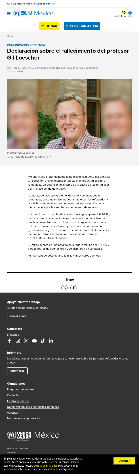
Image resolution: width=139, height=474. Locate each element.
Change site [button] (43, 3)
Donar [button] (123, 16)
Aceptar (124, 460)
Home (10, 36)
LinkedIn (51, 340)
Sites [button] (130, 15)
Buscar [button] (116, 15)
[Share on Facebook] (73, 288)
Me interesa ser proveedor (23, 418)
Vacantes (13, 413)
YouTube (34, 340)
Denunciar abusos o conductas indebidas (33, 407)
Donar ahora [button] (18, 316)
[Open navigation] (8, 14)
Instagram (17, 340)
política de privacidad (46, 466)
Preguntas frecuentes (20, 390)
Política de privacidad (17, 448)
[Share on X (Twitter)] (64, 288)
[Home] (25, 14)
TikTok (42, 340)
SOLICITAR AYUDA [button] (84, 26)
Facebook (9, 340)
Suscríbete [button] (17, 371)
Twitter (26, 340)
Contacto (13, 395)
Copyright (12, 452)
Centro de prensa (18, 401)
